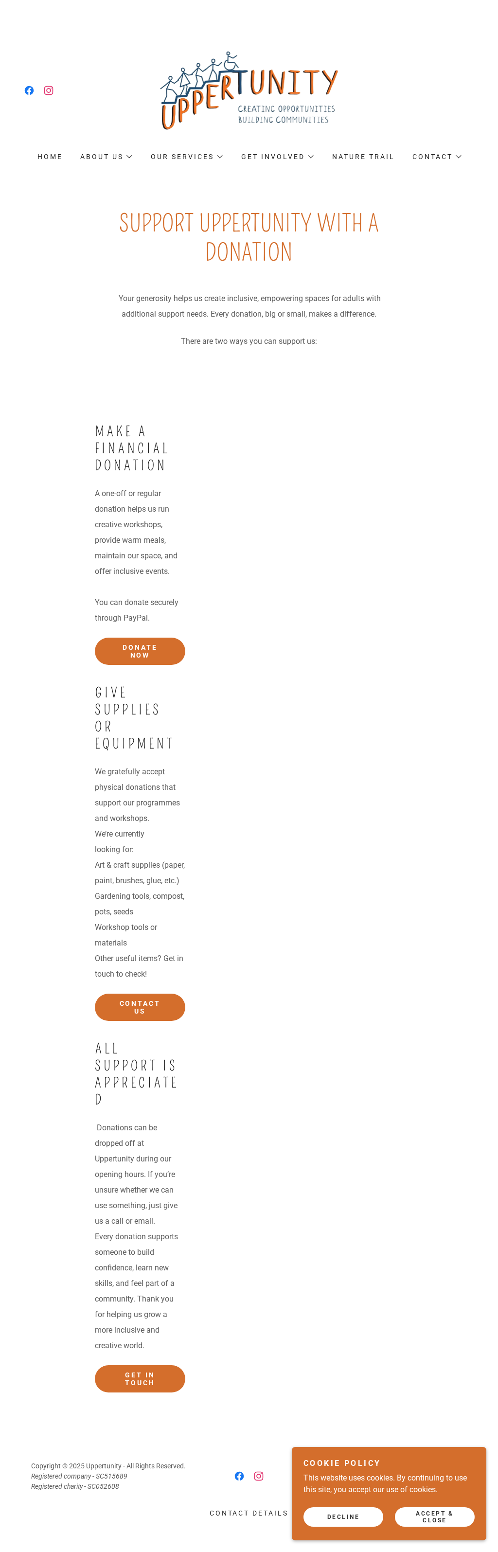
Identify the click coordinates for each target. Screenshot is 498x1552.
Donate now (140, 651)
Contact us (140, 1007)
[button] (105, 156)
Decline (343, 1517)
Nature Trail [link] (363, 157)
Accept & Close (435, 1517)
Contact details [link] (249, 1513)
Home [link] (50, 157)
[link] (29, 90)
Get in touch (140, 1379)
